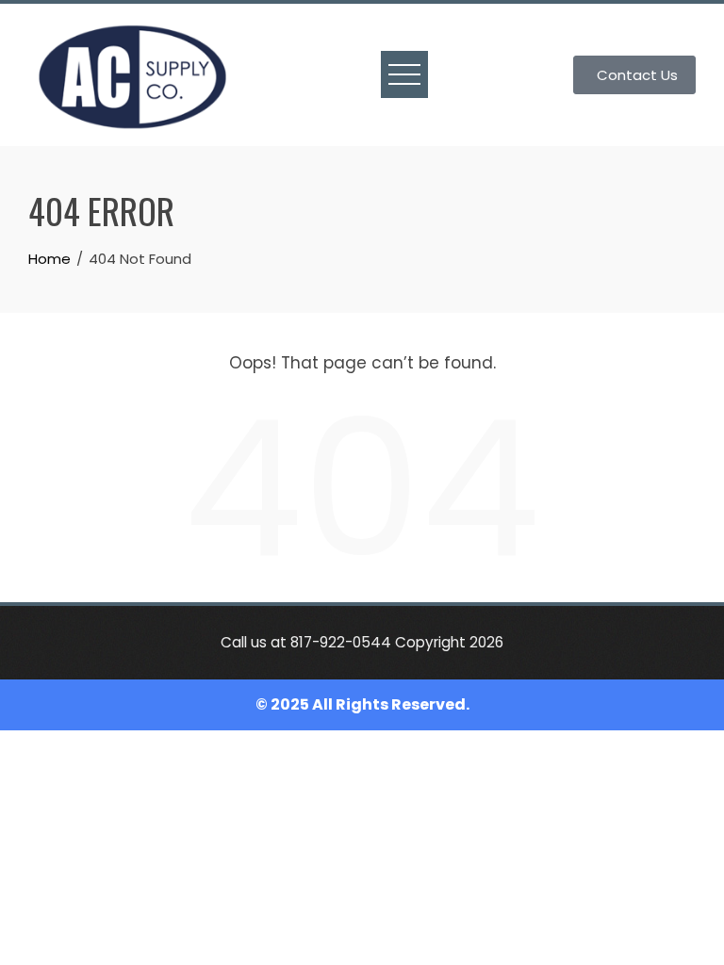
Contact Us (637, 75)
